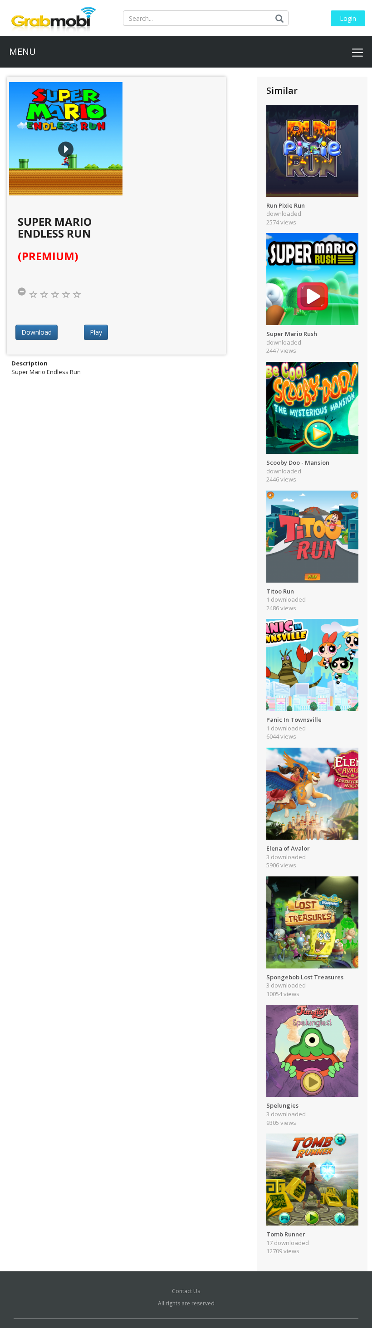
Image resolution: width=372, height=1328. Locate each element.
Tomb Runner (285, 1234)
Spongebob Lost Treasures (304, 977)
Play (96, 332)
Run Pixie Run (285, 205)
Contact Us (186, 1291)
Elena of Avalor (288, 848)
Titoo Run (280, 591)
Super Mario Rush (291, 334)
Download (36, 332)
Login (348, 18)
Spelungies (282, 1105)
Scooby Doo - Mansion (297, 462)
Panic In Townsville (294, 719)
